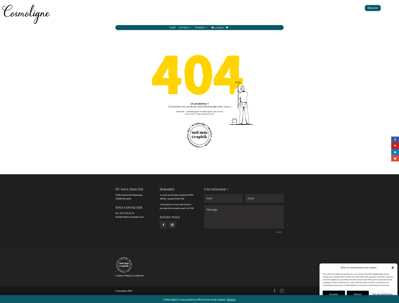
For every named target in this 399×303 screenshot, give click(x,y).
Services (183, 27)
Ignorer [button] (231, 299)
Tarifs (172, 27)
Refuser (358, 294)
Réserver (373, 7)
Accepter (334, 294)
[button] (392, 267)
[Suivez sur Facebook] (163, 225)
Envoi (279, 232)
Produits (200, 27)
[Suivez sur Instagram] (172, 225)
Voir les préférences (382, 294)
